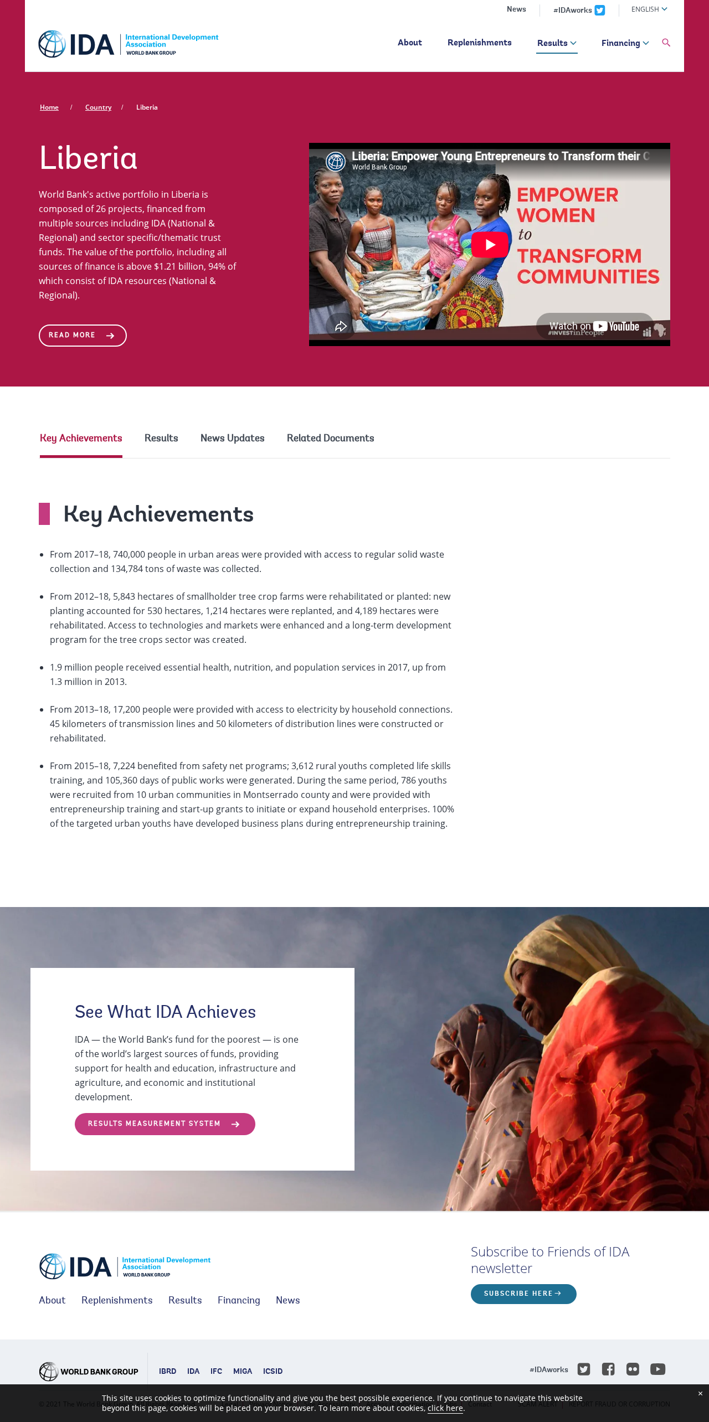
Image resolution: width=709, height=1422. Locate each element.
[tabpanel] (354, 655)
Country (98, 107)
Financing (621, 43)
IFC (216, 1372)
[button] (666, 43)
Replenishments (480, 43)
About (410, 43)
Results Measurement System (154, 1124)
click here (445, 1408)
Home (49, 107)
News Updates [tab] (233, 439)
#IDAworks (572, 11)
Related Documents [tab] (330, 439)
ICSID (272, 1372)
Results (552, 43)
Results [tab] (161, 439)
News (516, 10)
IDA (193, 1372)
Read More (72, 335)
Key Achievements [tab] (81, 439)
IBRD (167, 1372)
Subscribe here (518, 1294)
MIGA (242, 1372)
